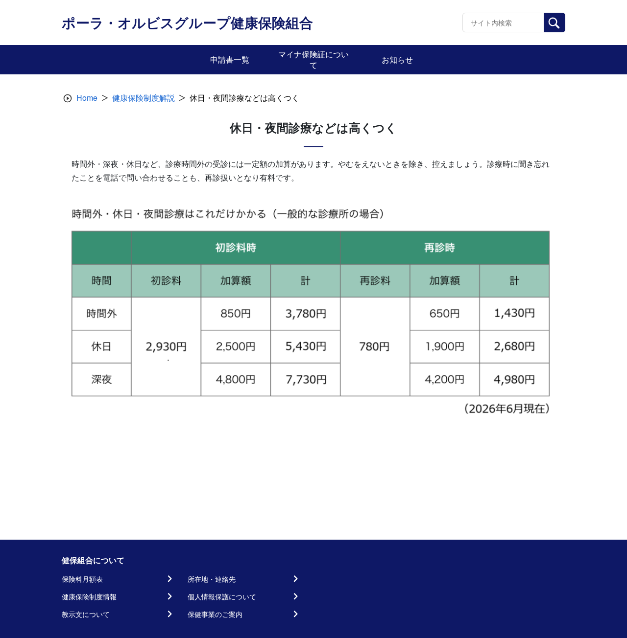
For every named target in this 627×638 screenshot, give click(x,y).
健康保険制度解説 (143, 97)
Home (86, 97)
